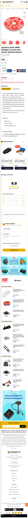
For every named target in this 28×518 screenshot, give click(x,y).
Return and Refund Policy (14, 494)
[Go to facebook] (13, 513)
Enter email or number (8, 426)
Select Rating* (7, 228)
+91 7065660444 (14, 467)
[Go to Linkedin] (21, 513)
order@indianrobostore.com (15, 506)
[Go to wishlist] (22, 2)
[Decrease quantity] (13, 78)
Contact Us (14, 476)
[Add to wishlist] (24, 13)
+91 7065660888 (18, 457)
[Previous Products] (23, 141)
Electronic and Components (17, 8)
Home (2, 8)
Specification (16, 89)
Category (7, 8)
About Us (14, 473)
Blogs (14, 480)
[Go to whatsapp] (16, 513)
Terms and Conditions (14, 492)
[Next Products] (26, 141)
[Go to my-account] (27, 2)
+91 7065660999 (14, 458)
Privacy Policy (14, 487)
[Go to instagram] (18, 513)
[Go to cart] (24, 2)
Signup (23, 426)
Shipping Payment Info (14, 489)
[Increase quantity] (13, 77)
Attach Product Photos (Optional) (11, 243)
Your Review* (6, 234)
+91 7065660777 (9, 457)
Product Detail (6, 89)
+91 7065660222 (14, 463)
